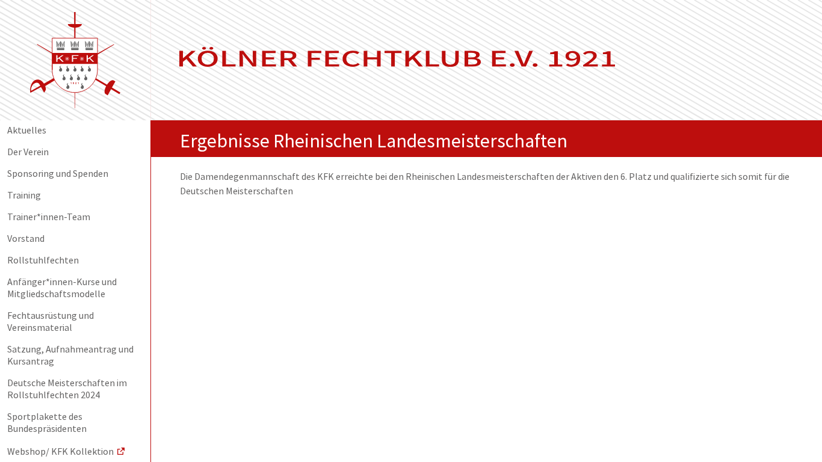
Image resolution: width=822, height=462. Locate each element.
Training (24, 196)
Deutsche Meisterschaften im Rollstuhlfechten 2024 (67, 389)
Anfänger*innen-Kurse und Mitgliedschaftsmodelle (62, 288)
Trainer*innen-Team (48, 217)
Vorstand (26, 239)
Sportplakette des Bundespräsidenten (47, 423)
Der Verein (28, 152)
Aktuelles (26, 131)
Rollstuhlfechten (43, 260)
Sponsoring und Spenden (57, 174)
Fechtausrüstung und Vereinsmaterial (50, 322)
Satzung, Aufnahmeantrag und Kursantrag (70, 356)
